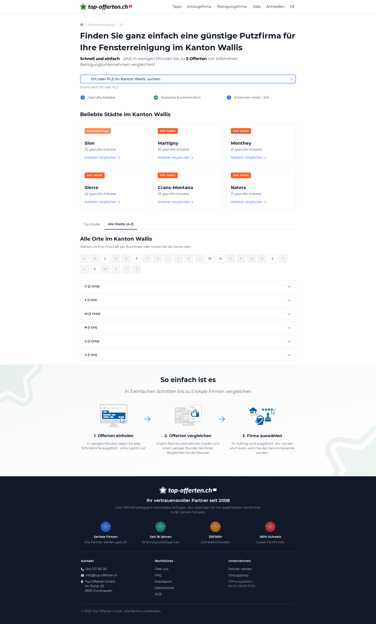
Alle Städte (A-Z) (121, 224)
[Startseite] (82, 25)
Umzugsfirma (199, 7)
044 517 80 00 (96, 569)
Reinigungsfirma (232, 7)
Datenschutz (164, 588)
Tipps (177, 7)
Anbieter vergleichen (100, 157)
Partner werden (240, 569)
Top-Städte (92, 224)
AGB (158, 594)
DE (292, 7)
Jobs (257, 7)
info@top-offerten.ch (102, 575)
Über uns (161, 569)
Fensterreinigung (101, 25)
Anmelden (275, 7)
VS (121, 25)
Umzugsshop (238, 575)
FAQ (158, 575)
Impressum (163, 582)
